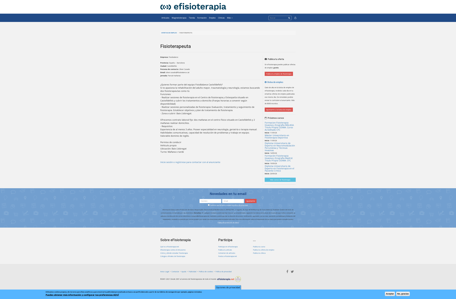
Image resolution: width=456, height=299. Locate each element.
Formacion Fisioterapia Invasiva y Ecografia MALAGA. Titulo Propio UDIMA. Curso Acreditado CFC (279, 126)
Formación (202, 17)
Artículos (165, 17)
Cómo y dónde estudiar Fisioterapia (174, 253)
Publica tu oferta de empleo (263, 250)
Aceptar (390, 294)
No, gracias (403, 294)
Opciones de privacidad (228, 287)
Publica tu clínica (259, 253)
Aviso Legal (164, 271)
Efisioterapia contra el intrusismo (173, 250)
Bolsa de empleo (274, 82)
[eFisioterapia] (193, 7)
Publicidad (192, 271)
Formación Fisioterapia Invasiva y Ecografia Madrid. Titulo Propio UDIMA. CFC (279, 158)
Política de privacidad (223, 271)
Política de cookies (206, 271)
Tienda (192, 17)
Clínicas (221, 17)
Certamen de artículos (226, 253)
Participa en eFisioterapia (228, 247)
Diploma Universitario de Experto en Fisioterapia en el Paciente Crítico (279, 168)
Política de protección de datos (228, 223)
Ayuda (183, 271)
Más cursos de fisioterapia (280, 180)
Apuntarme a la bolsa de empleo (278, 110)
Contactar (175, 271)
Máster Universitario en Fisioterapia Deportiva (277, 136)
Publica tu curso (259, 247)
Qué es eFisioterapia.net (169, 247)
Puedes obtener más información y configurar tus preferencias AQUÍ (82, 294)
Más (229, 17)
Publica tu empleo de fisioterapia (278, 74)
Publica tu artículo (225, 250)
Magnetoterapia (179, 17)
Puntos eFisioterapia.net (227, 256)
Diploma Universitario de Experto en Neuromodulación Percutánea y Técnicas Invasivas (280, 147)
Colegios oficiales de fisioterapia (172, 256)
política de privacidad (240, 205)
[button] (295, 18)
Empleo (212, 17)
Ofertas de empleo (169, 33)
